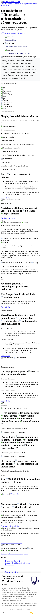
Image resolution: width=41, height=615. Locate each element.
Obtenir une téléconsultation (10, 526)
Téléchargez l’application (23, 4)
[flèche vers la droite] (4, 475)
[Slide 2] (4, 405)
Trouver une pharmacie (12, 561)
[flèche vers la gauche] (2, 475)
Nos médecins (9, 565)
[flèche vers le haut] (2, 220)
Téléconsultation (6, 33)
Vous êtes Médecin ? (8, 4)
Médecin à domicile (18, 33)
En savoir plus (5, 198)
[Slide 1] (2, 405)
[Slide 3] (6, 405)
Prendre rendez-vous (8, 218)
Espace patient (23, 554)
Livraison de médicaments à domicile (17, 563)
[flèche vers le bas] (2, 279)
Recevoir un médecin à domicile (11, 543)
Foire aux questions (11, 572)
